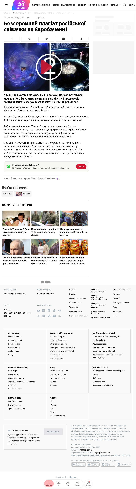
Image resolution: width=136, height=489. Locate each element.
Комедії (53, 382)
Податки (12, 385)
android (78, 464)
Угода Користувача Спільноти (99, 312)
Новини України (15, 340)
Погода (11, 355)
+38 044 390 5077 (45, 293)
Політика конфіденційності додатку (98, 305)
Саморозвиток (99, 382)
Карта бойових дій (58, 340)
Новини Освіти (100, 367)
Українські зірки (41, 5)
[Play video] (46, 66)
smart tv (108, 464)
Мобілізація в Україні (104, 333)
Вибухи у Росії (56, 355)
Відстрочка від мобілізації (104, 351)
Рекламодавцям (75, 311)
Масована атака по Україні (62, 351)
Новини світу (18, 13)
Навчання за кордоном (103, 385)
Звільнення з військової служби (107, 337)
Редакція (72, 294)
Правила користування (78, 316)
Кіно (52, 367)
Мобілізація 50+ (99, 340)
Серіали (53, 385)
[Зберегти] (81, 39)
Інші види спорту (57, 416)
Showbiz (7, 13)
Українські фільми (58, 374)
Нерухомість (14, 398)
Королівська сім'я (98, 5)
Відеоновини (14, 347)
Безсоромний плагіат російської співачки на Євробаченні (50, 13)
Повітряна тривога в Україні (62, 347)
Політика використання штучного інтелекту (99, 297)
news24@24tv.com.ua (14, 293)
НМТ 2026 (97, 378)
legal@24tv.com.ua (102, 453)
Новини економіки (17, 367)
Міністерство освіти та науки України (109, 371)
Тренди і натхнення (16, 408)
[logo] (21, 5)
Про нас (72, 290)
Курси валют (13, 374)
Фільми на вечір (57, 378)
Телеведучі (73, 307)
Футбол (53, 405)
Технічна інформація (121, 290)
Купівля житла (14, 405)
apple (93, 464)
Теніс (52, 408)
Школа (95, 374)
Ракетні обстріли (57, 337)
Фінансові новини (16, 378)
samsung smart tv (124, 464)
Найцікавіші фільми (59, 371)
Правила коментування (100, 317)
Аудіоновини (13, 351)
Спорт (53, 398)
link (38, 310)
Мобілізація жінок (100, 344)
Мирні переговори (58, 344)
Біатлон (53, 412)
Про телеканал (75, 303)
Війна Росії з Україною (62, 333)
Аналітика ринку (15, 401)
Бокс (52, 401)
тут (57, 178)
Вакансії (116, 298)
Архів (115, 307)
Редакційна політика (77, 298)
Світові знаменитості (64, 5)
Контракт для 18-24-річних (104, 347)
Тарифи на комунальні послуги (22, 382)
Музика (82, 5)
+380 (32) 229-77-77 (86, 450)
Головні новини (15, 337)
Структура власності (121, 303)
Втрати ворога (56, 358)
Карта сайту (117, 311)
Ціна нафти (13, 371)
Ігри (114, 316)
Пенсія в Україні (15, 389)
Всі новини (13, 333)
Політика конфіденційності (98, 290)
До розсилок (53, 432)
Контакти (116, 294)
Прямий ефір (14, 344)
